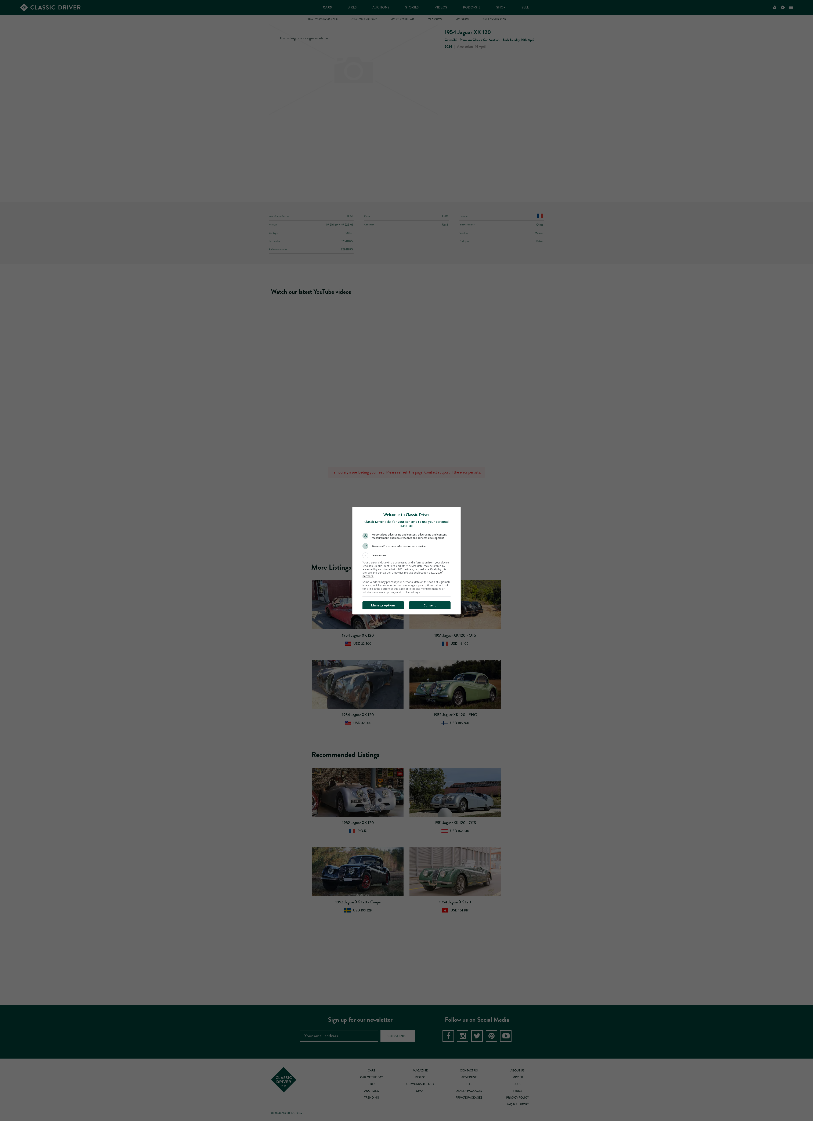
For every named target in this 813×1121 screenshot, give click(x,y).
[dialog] (406, 560)
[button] (406, 555)
